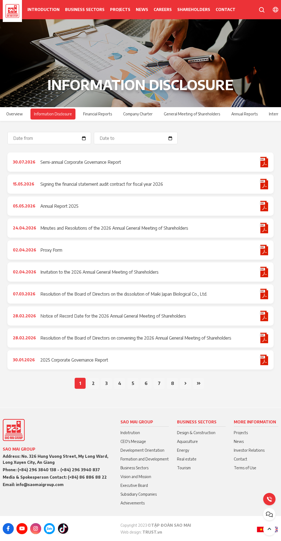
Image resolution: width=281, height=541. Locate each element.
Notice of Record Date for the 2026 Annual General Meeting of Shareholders (113, 316)
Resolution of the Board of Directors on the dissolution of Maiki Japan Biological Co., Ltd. (123, 294)
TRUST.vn (152, 532)
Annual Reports (244, 114)
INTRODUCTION (43, 9)
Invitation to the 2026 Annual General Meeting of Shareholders (99, 272)
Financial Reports (97, 114)
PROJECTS (120, 9)
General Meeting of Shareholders (192, 114)
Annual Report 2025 (59, 206)
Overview (14, 114)
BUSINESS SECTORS (85, 9)
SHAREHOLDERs (193, 9)
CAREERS (163, 9)
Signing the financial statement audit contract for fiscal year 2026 (101, 184)
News (142, 9)
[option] (140, 63)
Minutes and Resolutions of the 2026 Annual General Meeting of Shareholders (114, 228)
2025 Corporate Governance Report (74, 360)
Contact (225, 9)
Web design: (131, 532)
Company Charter (138, 114)
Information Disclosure (53, 114)
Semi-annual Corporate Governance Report (80, 162)
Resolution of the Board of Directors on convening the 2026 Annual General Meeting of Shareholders (135, 338)
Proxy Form (51, 250)
